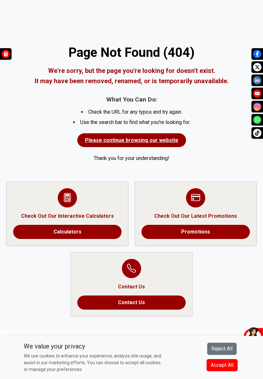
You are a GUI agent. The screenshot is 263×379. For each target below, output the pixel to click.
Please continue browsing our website (131, 140)
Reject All (222, 349)
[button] (223, 335)
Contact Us (131, 302)
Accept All (222, 365)
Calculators (67, 232)
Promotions (195, 232)
